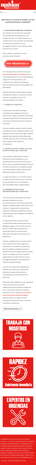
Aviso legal (4, 460)
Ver (20, 309)
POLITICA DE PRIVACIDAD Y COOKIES (17, 460)
